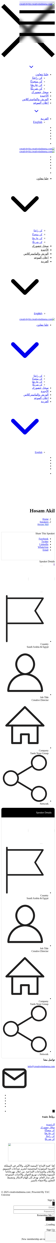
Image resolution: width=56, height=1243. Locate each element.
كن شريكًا (36, 88)
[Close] (53, 1204)
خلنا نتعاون (42, 74)
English (37, 122)
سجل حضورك (40, 92)
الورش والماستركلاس (35, 99)
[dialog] (28, 1234)
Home (45, 519)
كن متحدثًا (36, 81)
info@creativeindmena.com (41, 1066)
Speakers (44, 522)
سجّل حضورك (47, 1127)
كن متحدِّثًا (50, 1130)
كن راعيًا (37, 78)
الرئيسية (50, 1124)
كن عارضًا (36, 85)
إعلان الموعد (41, 102)
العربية (45, 118)
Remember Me (44, 1215)
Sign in (50, 1218)
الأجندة (44, 95)
